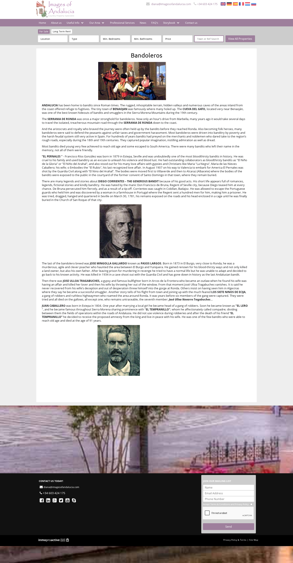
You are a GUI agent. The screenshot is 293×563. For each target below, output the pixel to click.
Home (42, 22)
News (143, 22)
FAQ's (154, 22)
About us (56, 22)
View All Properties (240, 39)
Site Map (253, 539)
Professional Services (122, 22)
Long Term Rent (62, 31)
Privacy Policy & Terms (235, 539)
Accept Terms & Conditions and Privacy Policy (226, 504)
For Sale (43, 31)
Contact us (191, 22)
